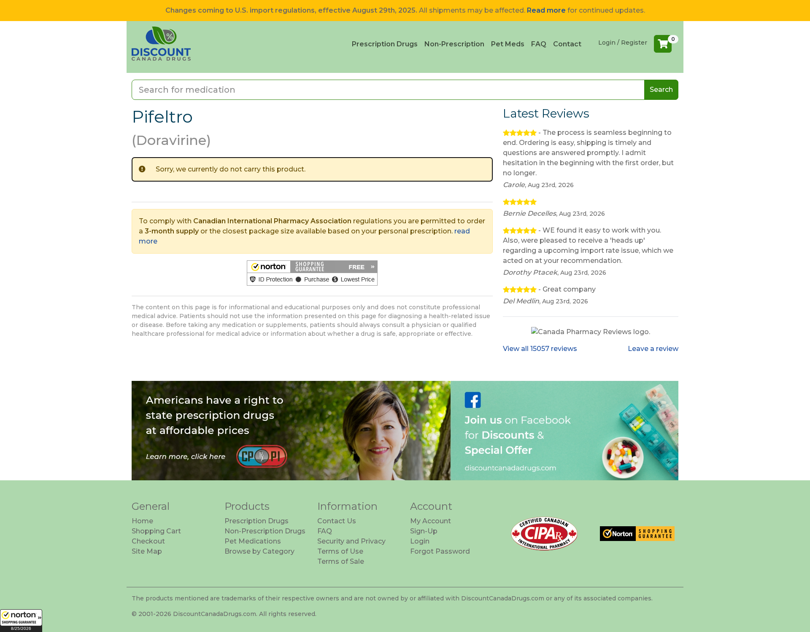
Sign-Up (423, 531)
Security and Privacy (351, 541)
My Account (430, 521)
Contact (567, 44)
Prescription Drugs (385, 44)
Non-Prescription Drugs (264, 531)
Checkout (148, 541)
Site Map (147, 551)
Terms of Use (340, 551)
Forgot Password (440, 551)
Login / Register (622, 42)
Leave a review (653, 349)
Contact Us (336, 521)
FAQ (538, 44)
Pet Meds (507, 44)
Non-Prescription (454, 44)
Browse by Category (259, 551)
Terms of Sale (340, 561)
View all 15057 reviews (540, 349)
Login (419, 541)
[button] (21, 620)
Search (661, 90)
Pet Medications (252, 541)
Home (142, 521)
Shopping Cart (156, 531)
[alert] (312, 169)
